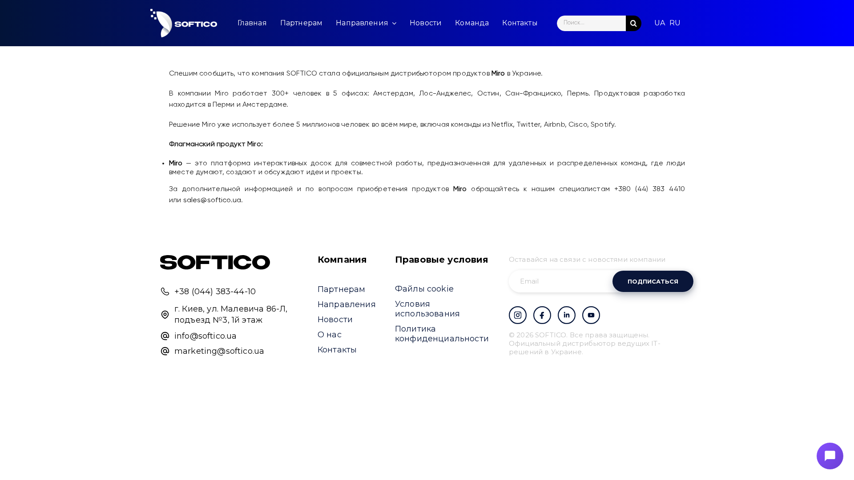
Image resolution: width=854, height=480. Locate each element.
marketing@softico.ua (219, 351)
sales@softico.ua (212, 200)
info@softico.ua (205, 336)
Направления (347, 304)
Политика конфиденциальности (442, 334)
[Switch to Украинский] (659, 23)
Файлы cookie (424, 289)
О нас (330, 335)
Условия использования (427, 309)
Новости (335, 319)
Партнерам (341, 289)
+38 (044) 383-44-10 (215, 291)
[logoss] (183, 23)
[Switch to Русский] (675, 23)
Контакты (337, 350)
